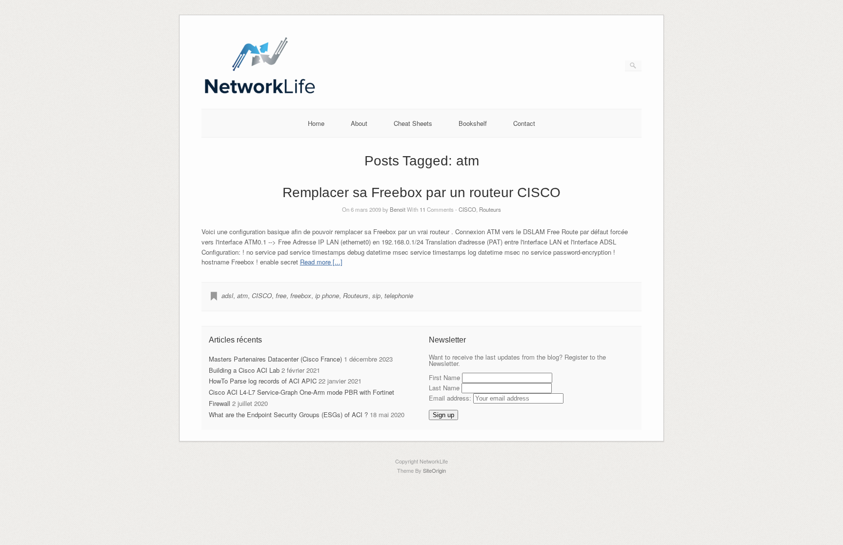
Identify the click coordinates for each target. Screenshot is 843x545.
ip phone (327, 295)
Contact (524, 123)
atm (242, 295)
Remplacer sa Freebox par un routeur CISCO (421, 192)
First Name (444, 377)
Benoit (397, 209)
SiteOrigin (434, 470)
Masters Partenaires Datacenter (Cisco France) (275, 358)
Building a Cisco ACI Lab (244, 370)
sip (376, 295)
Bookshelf (473, 123)
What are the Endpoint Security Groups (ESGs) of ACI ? (288, 414)
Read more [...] (321, 261)
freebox (300, 295)
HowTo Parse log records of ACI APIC (263, 380)
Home (316, 123)
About (359, 123)
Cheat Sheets (413, 123)
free (281, 295)
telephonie (398, 295)
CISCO (467, 209)
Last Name (444, 387)
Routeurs (490, 209)
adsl (227, 295)
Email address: (451, 398)
